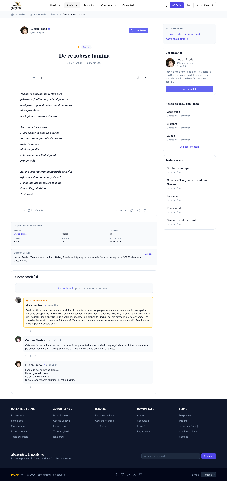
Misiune (183, 420)
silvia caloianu (35, 305)
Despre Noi (185, 415)
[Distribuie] (138, 210)
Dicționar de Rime (104, 415)
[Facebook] (116, 474)
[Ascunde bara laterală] (145, 78)
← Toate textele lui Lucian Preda (183, 34)
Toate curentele (19, 436)
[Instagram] (122, 474)
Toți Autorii (101, 426)
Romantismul (18, 415)
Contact (183, 436)
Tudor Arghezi (61, 431)
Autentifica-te (66, 288)
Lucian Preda (20, 233)
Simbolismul (17, 420)
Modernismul (18, 426)
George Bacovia (61, 420)
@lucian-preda (38, 14)
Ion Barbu (58, 436)
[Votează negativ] (125, 210)
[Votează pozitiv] (116, 210)
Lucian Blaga (60, 426)
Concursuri (107, 5)
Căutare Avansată (105, 420)
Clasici (54, 5)
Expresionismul (19, 431)
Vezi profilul (189, 89)
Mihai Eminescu (61, 415)
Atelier (70, 5)
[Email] (140, 474)
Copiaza (149, 254)
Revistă (88, 5)
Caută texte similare (177, 38)
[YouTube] (134, 474)
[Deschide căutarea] (165, 5)
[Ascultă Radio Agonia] (188, 5)
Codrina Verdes (35, 340)
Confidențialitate (188, 431)
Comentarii (128, 5)
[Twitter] (128, 474)
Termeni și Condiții (189, 426)
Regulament (143, 431)
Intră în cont (206, 5)
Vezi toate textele (189, 146)
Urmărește (141, 30)
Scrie (178, 5)
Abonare (208, 456)
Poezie (54, 14)
